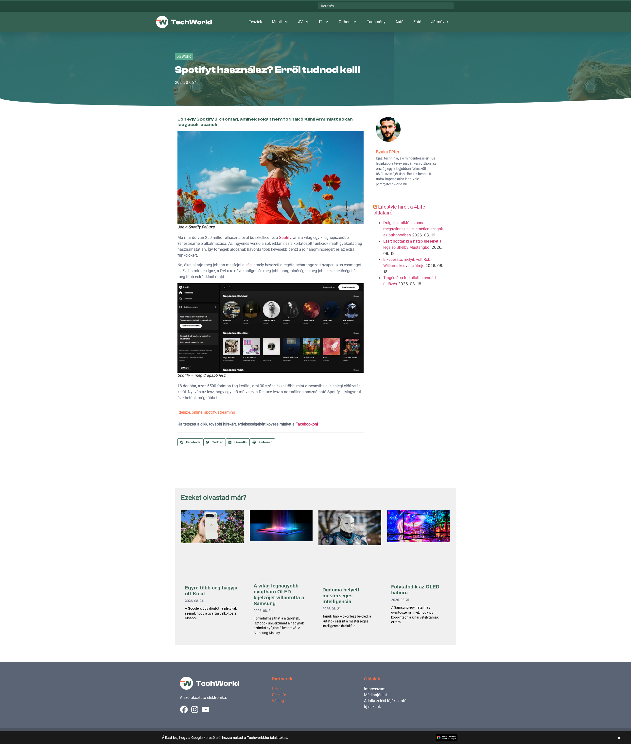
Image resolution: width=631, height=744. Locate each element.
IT (320, 21)
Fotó (417, 21)
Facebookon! (307, 424)
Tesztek (255, 21)
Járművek (439, 21)
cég (248, 265)
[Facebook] (184, 709)
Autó (399, 21)
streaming (226, 412)
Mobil (277, 21)
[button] (190, 442)
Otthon (345, 21)
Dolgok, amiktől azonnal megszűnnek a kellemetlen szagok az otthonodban (413, 228)
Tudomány (376, 21)
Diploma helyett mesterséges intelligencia (340, 595)
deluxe (184, 412)
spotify (210, 412)
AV (300, 21)
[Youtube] (206, 709)
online (197, 412)
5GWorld (184, 56)
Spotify (285, 237)
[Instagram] (195, 709)
